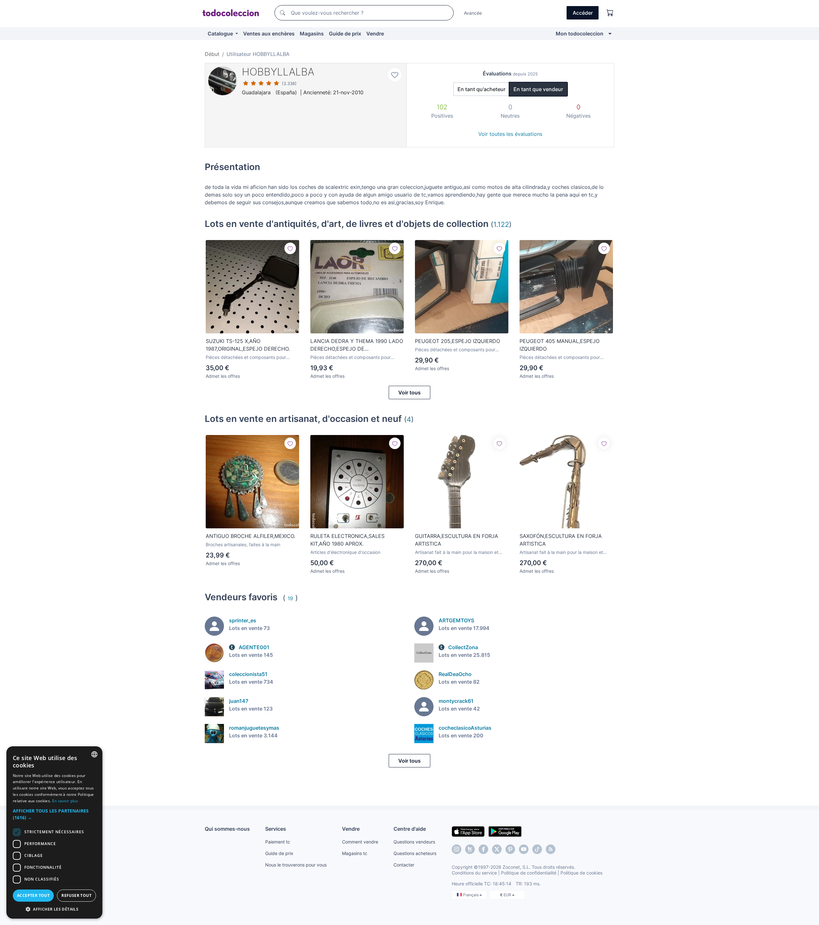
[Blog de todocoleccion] (550, 849)
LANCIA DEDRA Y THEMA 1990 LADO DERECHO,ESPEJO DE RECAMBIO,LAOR (356, 345)
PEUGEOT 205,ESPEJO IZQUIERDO (457, 341)
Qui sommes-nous (227, 829)
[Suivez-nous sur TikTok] (537, 849)
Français (471, 894)
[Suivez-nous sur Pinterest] (510, 849)
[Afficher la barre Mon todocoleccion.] (610, 33)
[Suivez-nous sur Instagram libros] (470, 849)
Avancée (473, 13)
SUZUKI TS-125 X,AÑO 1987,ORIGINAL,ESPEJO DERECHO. (248, 345)
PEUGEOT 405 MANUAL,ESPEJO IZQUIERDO (560, 345)
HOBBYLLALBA (278, 72)
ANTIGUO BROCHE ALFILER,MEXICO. (250, 536)
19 (290, 598)
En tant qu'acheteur (481, 89)
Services (275, 829)
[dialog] (54, 832)
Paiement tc (277, 841)
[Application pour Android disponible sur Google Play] (505, 831)
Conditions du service (474, 872)
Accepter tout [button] (33, 895)
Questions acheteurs (415, 853)
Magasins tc (354, 853)
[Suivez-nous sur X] (497, 849)
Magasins (312, 33)
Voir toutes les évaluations (510, 134)
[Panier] (610, 13)
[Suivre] (290, 248)
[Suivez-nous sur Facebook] (483, 849)
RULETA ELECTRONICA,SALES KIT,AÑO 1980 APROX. (347, 540)
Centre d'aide (410, 829)
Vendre (375, 33)
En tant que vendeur (538, 89)
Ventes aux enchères (269, 33)
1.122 (501, 224)
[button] (54, 814)
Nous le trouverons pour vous (296, 864)
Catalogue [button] (221, 33)
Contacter (404, 864)
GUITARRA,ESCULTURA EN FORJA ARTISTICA (456, 540)
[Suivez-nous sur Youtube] (524, 849)
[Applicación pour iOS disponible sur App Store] (468, 831)
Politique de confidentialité (528, 872)
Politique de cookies (581, 872)
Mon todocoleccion (579, 33)
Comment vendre (360, 841)
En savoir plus (65, 801)
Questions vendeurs (414, 841)
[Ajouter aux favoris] (395, 75)
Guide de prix (345, 33)
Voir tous (409, 392)
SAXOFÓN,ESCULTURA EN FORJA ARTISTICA (561, 540)
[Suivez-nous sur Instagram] (456, 849)
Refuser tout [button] (76, 895)
